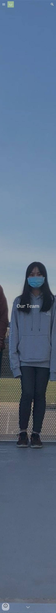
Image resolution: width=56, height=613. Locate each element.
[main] (28, 306)
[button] (3, 4)
